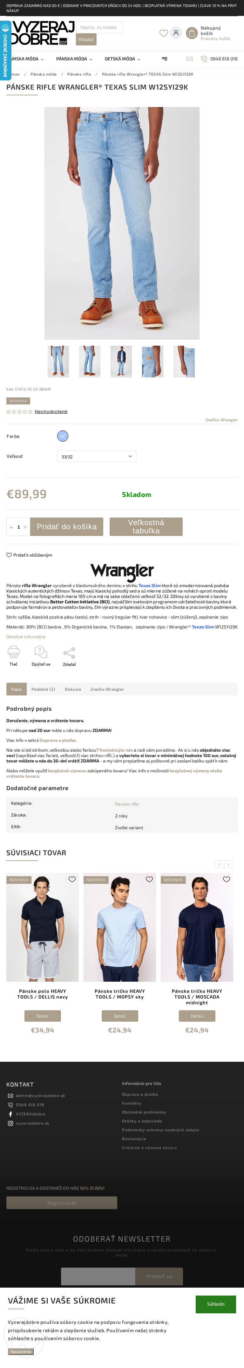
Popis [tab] (16, 689)
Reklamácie (134, 1138)
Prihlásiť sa (159, 1276)
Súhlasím (216, 1304)
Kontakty (131, 1103)
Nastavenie (20, 1351)
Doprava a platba (140, 1094)
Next (229, 864)
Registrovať (62, 1203)
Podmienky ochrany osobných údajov (161, 1129)
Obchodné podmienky (144, 1111)
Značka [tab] (107, 689)
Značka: (222, 419)
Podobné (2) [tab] (43, 689)
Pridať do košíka (67, 526)
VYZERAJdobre (31, 1113)
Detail (43, 1016)
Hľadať (86, 39)
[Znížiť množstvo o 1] (11, 527)
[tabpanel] (42, 958)
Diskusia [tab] (73, 689)
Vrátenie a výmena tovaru (149, 1147)
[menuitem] (28, 59)
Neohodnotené (51, 412)
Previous (220, 864)
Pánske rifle (127, 804)
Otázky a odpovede (142, 1120)
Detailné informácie (26, 636)
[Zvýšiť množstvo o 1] (25, 527)
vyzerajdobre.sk (33, 1123)
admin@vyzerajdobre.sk (40, 1095)
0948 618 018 (30, 1104)
